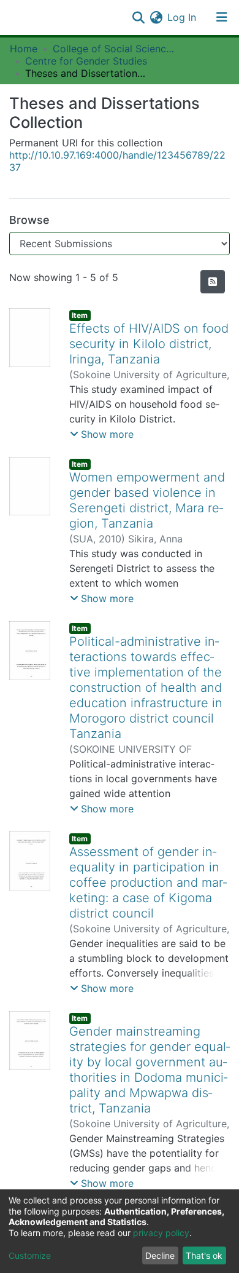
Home (23, 48)
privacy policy (161, 1232)
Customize (30, 1255)
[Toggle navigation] (222, 17)
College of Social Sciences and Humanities (114, 48)
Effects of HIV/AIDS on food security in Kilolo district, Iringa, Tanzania (149, 344)
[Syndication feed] (212, 281)
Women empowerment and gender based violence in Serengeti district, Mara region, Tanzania (147, 500)
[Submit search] (138, 17)
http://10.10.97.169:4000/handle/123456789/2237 (117, 161)
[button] (156, 17)
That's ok (204, 1255)
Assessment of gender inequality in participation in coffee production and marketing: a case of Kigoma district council (148, 882)
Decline (160, 1255)
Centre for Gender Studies (86, 61)
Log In (182, 17)
